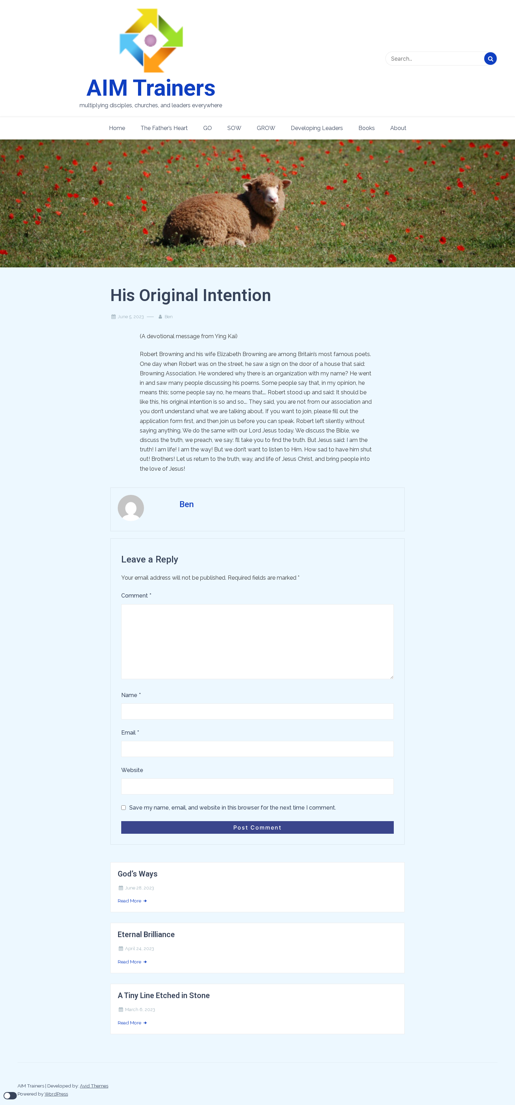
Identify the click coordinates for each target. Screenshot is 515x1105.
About (398, 128)
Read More (130, 900)
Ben (169, 316)
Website (132, 770)
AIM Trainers (151, 88)
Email (130, 732)
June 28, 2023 (139, 888)
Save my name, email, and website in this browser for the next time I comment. (232, 807)
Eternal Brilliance (146, 934)
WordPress (56, 1094)
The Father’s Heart (164, 128)
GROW (266, 128)
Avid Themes (94, 1086)
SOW (234, 128)
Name (131, 695)
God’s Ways (138, 873)
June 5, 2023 (131, 316)
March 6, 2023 (140, 1009)
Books (366, 128)
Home (117, 128)
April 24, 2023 (139, 948)
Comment (136, 595)
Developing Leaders (317, 128)
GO (207, 128)
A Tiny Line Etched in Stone (164, 995)
